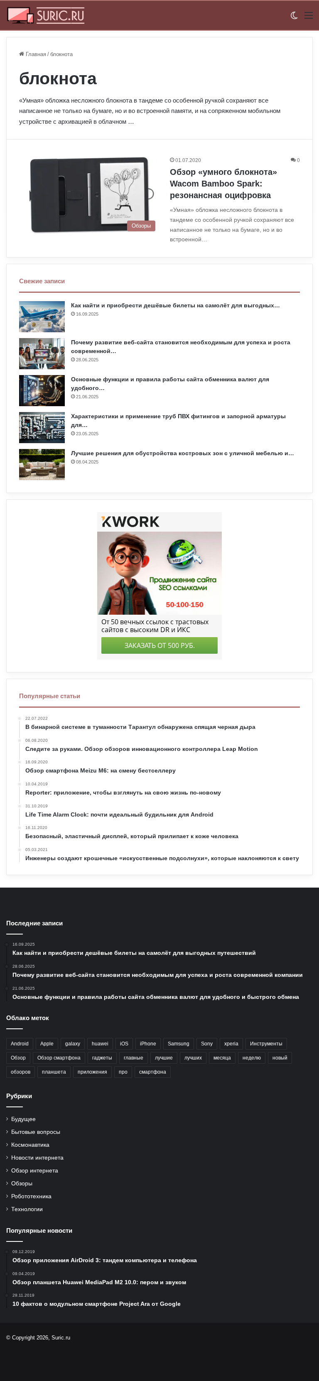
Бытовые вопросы (35, 1132)
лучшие (164, 1058)
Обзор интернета (34, 1171)
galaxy (72, 1044)
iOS (124, 1044)
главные (133, 1058)
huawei (100, 1044)
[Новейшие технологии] (45, 15)
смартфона (152, 1072)
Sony (207, 1044)
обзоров (20, 1072)
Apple (47, 1044)
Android (20, 1044)
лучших (193, 1058)
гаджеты (102, 1058)
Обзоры (21, 1183)
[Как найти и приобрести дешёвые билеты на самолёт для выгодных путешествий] (42, 316)
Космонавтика (30, 1145)
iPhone (148, 1044)
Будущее (23, 1119)
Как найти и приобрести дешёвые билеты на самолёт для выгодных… (175, 305)
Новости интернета (37, 1158)
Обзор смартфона (59, 1058)
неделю (252, 1058)
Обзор (18, 1058)
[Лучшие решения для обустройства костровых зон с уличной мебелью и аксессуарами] (42, 464)
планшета (54, 1072)
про (123, 1072)
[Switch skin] (294, 18)
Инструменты (266, 1044)
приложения (92, 1072)
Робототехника (31, 1196)
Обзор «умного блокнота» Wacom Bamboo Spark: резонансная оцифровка (223, 183)
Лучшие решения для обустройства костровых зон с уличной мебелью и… (182, 453)
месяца (222, 1058)
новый (279, 1058)
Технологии (27, 1209)
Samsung (178, 1044)
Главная (35, 54)
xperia (231, 1044)
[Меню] (308, 18)
